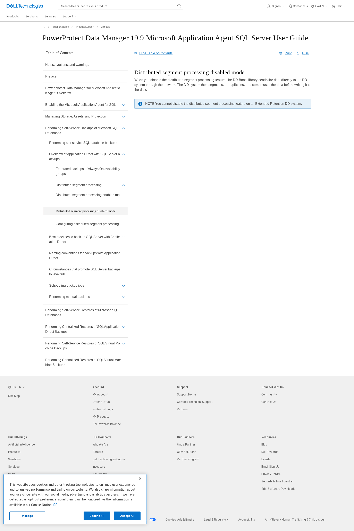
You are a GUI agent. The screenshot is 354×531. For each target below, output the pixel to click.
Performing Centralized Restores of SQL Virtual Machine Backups (83, 362)
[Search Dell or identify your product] (179, 6)
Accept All (127, 515)
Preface (51, 76)
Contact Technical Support (195, 401)
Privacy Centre (271, 474)
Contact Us (268, 401)
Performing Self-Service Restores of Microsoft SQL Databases (81, 312)
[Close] (140, 478)
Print (288, 53)
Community (269, 394)
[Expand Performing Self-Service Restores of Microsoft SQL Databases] (123, 310)
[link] (298, 6)
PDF (305, 53)
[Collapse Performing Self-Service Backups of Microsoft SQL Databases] (123, 128)
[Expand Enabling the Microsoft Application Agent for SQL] (123, 104)
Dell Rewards (269, 452)
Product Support (85, 26)
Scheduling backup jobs (66, 285)
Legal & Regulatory (216, 519)
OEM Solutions (186, 452)
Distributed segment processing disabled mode (86, 211)
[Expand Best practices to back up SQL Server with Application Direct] (123, 237)
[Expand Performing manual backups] (123, 296)
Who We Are (100, 444)
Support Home (61, 26)
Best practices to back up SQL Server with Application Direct (84, 239)
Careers (98, 452)
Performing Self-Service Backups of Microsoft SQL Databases (81, 130)
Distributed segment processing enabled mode (88, 197)
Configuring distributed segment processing (87, 224)
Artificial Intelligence (21, 444)
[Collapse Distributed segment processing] (123, 185)
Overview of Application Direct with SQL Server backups (84, 156)
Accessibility (246, 519)
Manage (27, 515)
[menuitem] (70, 16)
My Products (101, 416)
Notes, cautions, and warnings (67, 64)
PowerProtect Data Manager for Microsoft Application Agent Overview (82, 90)
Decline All (97, 515)
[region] (223, 90)
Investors (99, 466)
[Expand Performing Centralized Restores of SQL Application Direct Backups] (123, 326)
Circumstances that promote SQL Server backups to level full (84, 272)
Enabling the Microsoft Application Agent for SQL (80, 104)
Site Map (14, 396)
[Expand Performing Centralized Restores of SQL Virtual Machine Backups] (123, 360)
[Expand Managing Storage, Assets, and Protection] (123, 116)
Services (14, 466)
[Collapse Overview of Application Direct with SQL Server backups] (123, 154)
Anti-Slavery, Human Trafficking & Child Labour (295, 519)
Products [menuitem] (13, 16)
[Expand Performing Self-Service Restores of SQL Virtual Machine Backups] (123, 343)
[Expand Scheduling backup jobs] (123, 285)
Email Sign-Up (270, 466)
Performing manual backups (69, 297)
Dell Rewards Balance (107, 424)
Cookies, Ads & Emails (180, 519)
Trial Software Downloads (278, 488)
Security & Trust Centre (277, 481)
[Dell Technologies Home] (25, 6)
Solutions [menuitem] (31, 16)
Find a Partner (186, 444)
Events (266, 459)
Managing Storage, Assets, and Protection (75, 116)
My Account (100, 394)
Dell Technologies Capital (109, 459)
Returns (182, 409)
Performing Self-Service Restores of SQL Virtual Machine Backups (82, 346)
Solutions (14, 459)
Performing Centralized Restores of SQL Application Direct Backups (82, 329)
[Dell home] (44, 26)
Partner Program (188, 459)
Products (14, 452)
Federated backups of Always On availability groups (88, 171)
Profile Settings (103, 409)
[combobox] (120, 6)
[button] (276, 6)
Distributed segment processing (79, 185)
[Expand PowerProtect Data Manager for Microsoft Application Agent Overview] (123, 88)
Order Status (101, 401)
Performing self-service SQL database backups (83, 143)
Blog (264, 444)
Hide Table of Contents (155, 53)
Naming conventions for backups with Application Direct (84, 255)
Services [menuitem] (50, 16)
